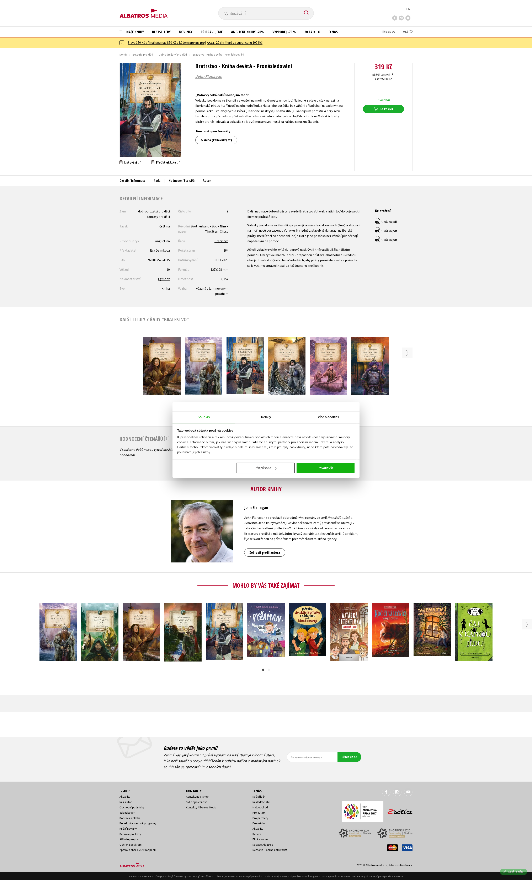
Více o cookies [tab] (328, 417)
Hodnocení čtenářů (182, 180)
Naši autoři (125, 802)
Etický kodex (260, 839)
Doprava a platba (129, 818)
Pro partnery (260, 818)
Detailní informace (132, 180)
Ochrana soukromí (130, 844)
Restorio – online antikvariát (269, 850)
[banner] (143, 10)
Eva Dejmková (160, 250)
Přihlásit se (349, 757)
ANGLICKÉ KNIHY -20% (247, 31)
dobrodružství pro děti (154, 211)
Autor (207, 180)
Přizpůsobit (263, 468)
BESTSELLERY (161, 31)
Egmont (164, 279)
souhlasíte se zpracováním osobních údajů (197, 767)
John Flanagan (208, 76)
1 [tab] (263, 670)
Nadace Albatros (262, 844)
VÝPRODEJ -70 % (284, 31)
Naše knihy (135, 31)
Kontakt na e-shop (197, 796)
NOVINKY (185, 31)
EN (408, 9)
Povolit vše (326, 468)
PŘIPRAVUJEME (212, 31)
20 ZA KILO (312, 31)
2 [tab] (269, 670)
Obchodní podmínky (131, 807)
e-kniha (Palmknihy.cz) (216, 140)
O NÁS (333, 31)
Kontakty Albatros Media (201, 807)
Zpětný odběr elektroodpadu (137, 850)
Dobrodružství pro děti (173, 54)
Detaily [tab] (266, 417)
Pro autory (259, 812)
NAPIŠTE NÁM (515, 872)
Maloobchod (260, 807)
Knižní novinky (128, 828)
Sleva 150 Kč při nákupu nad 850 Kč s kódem (166, 42)
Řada (157, 180)
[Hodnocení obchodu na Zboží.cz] (398, 810)
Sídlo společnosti (196, 802)
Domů (123, 54)
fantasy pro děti (158, 217)
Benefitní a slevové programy (137, 823)
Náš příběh (258, 796)
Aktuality (124, 796)
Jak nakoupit (127, 812)
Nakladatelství (261, 802)
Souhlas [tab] (204, 417)
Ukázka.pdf (386, 222)
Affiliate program (129, 839)
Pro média (258, 823)
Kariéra (256, 834)
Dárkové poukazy (130, 834)
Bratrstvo (221, 241)
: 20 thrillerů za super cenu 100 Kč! (234, 42)
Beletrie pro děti (143, 54)
